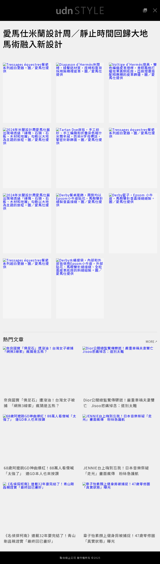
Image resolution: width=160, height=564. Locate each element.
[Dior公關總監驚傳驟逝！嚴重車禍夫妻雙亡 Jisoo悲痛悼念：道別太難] (119, 371)
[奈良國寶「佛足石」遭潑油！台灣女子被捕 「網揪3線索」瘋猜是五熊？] (40, 371)
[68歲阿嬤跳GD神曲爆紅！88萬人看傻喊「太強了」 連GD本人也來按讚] (40, 439)
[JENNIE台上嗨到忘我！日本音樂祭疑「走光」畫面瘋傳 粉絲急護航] (119, 439)
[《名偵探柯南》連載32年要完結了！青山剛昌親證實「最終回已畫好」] (40, 507)
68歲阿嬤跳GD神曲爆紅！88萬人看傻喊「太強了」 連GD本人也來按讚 (39, 470)
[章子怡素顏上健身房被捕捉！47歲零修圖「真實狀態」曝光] (119, 507)
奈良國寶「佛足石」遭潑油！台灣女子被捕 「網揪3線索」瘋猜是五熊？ (39, 402)
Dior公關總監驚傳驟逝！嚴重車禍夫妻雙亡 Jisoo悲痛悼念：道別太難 (119, 402)
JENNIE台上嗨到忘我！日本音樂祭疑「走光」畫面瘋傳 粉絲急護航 (116, 470)
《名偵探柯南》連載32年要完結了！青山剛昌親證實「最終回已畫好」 (40, 538)
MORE (150, 341)
